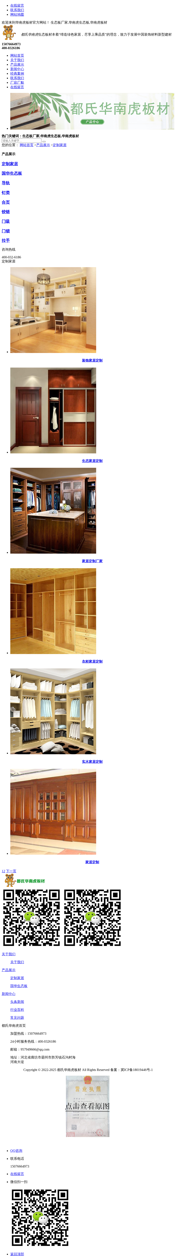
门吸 (6, 221)
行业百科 (17, 1010)
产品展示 (43, 145)
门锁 (6, 231)
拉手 (6, 240)
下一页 (11, 871)
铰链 (6, 211)
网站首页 (26, 145)
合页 (6, 202)
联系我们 (17, 10)
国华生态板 (12, 173)
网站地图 (17, 14)
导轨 (6, 183)
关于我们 (8, 954)
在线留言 (17, 5)
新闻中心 (8, 994)
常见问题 (17, 1017)
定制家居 (60, 145)
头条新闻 (17, 1002)
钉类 (6, 192)
